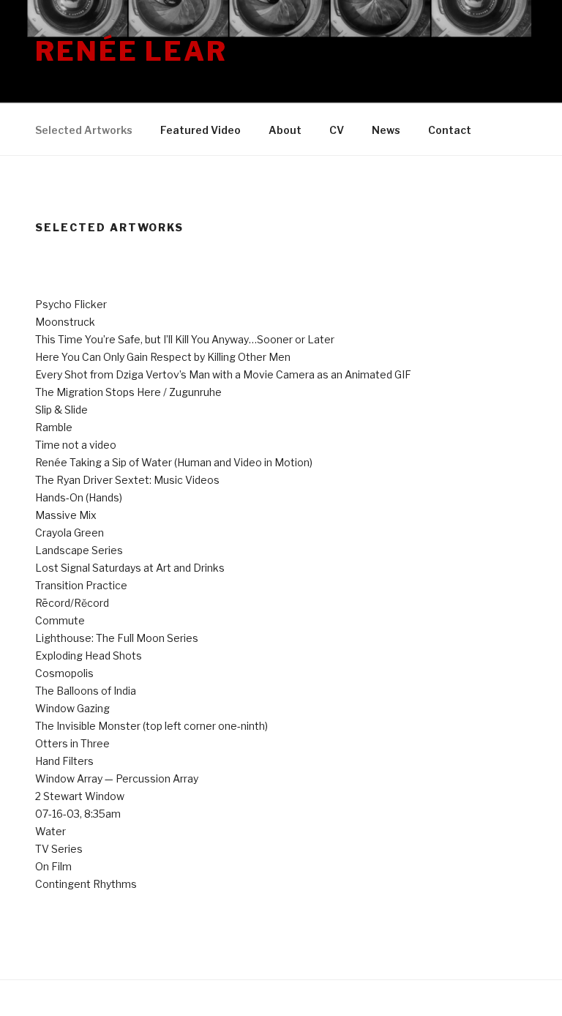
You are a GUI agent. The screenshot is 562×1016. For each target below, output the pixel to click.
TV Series (59, 849)
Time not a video (75, 444)
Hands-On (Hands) (78, 497)
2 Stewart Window (79, 796)
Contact (449, 130)
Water (50, 831)
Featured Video (200, 130)
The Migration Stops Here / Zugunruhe (128, 392)
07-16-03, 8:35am (78, 813)
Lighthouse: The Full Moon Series (116, 638)
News (386, 130)
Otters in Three (72, 743)
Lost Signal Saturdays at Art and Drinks (130, 567)
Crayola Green (69, 532)
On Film (53, 866)
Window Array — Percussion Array (116, 778)
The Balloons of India (85, 690)
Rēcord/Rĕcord (72, 603)
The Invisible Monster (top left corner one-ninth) (151, 726)
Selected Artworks (83, 130)
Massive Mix (66, 515)
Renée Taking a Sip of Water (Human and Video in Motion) (173, 462)
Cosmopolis (64, 673)
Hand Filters (64, 761)
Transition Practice (81, 585)
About (285, 130)
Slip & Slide (61, 409)
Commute (60, 620)
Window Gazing (72, 708)
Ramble (53, 427)
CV (336, 130)
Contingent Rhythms (86, 884)
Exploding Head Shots (88, 655)
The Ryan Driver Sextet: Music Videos (127, 480)
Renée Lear (131, 51)
